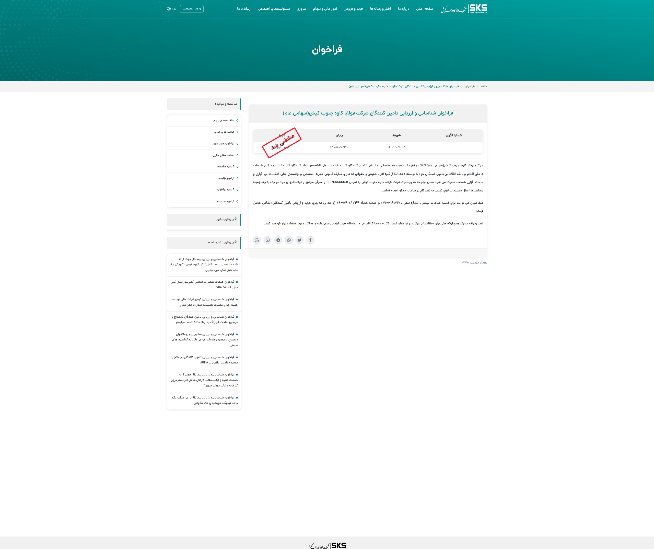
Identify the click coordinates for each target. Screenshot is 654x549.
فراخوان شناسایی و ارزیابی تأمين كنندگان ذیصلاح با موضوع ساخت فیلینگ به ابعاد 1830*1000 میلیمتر (204, 320)
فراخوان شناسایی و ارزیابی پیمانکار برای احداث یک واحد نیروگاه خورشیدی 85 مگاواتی (205, 401)
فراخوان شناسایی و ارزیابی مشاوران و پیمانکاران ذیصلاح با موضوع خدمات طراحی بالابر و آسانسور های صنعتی (205, 340)
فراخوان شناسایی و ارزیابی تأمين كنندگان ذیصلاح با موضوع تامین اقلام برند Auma (204, 360)
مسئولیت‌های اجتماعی (274, 9)
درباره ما (403, 9)
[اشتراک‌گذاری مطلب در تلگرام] (278, 240)
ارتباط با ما (244, 9)
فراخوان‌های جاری (224, 144)
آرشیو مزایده (226, 178)
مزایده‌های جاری (224, 132)
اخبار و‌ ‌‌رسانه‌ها (380, 9)
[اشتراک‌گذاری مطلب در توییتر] (299, 240)
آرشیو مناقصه (226, 167)
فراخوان (469, 86)
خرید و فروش (353, 9)
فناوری (301, 9)
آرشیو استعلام (226, 201)
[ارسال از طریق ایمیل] (267, 240)
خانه (484, 86)
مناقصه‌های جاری (224, 120)
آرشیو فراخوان (226, 190)
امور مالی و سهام (325, 9)
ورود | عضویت (192, 9)
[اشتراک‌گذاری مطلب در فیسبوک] (310, 240)
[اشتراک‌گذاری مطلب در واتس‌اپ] (289, 240)
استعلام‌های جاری (224, 155)
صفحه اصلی (424, 9)
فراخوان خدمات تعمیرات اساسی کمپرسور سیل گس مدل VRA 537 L (204, 285)
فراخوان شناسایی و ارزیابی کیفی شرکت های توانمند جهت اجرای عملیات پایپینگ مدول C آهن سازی (204, 302)
